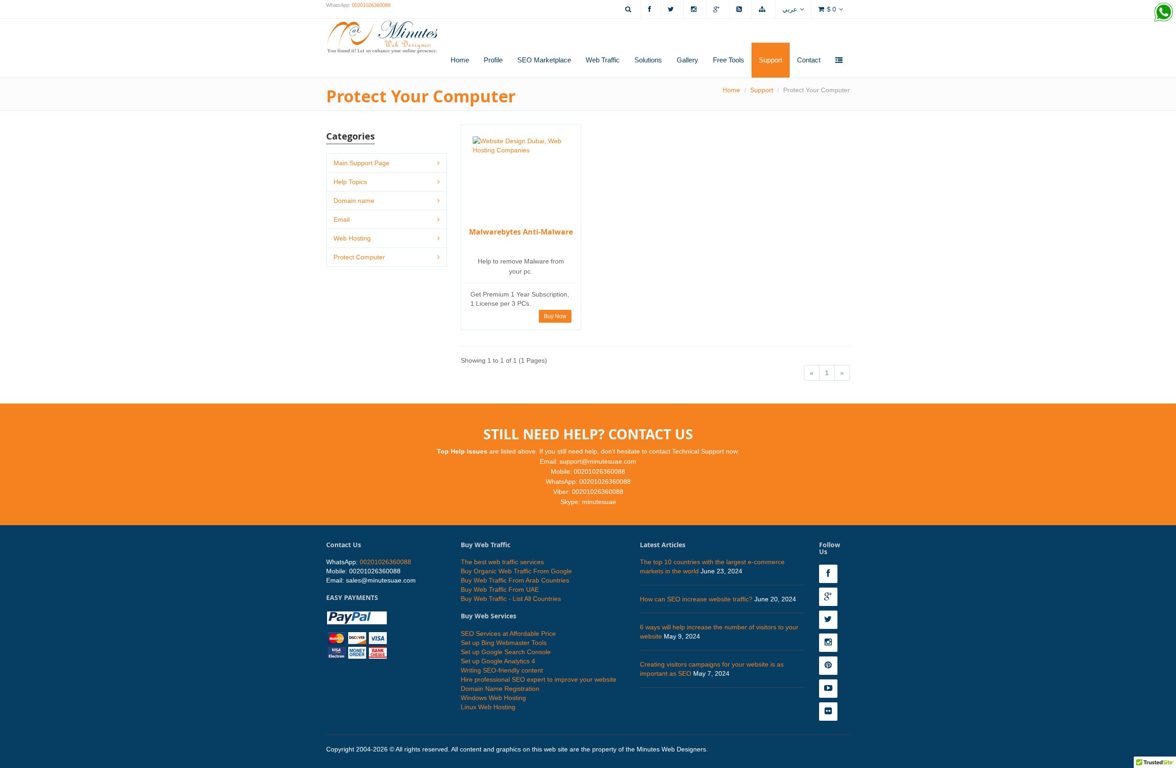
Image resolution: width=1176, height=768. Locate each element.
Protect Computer (359, 257)
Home (460, 60)
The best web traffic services (502, 562)
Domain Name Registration (500, 688)
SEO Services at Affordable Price (508, 633)
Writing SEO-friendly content (502, 670)
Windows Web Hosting (493, 697)
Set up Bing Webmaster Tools (504, 642)
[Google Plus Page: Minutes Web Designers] (830, 596)
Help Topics (350, 181)
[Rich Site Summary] (740, 9)
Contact (808, 60)
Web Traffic (603, 60)
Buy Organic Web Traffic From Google (516, 571)
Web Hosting (352, 238)
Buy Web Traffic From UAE (500, 589)
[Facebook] (651, 9)
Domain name (354, 200)
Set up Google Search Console (506, 652)
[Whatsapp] (1164, 12)
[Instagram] (695, 9)
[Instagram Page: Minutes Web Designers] (830, 642)
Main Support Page (362, 163)
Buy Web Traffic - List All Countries (511, 598)
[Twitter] (672, 9)
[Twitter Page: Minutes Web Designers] (830, 619)
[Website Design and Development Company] (382, 31)
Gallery (687, 60)
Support (770, 60)
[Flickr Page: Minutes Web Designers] (830, 711)
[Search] (629, 9)
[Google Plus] (718, 9)
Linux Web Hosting (488, 707)
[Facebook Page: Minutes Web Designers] (830, 573)
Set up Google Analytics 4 (498, 661)
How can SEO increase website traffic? (696, 599)
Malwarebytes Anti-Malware (521, 232)
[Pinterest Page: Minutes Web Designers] (830, 665)
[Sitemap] (763, 9)
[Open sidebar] (839, 60)
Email (342, 219)
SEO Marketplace (544, 60)
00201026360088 (371, 5)
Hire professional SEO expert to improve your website (538, 679)
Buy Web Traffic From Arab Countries (515, 580)
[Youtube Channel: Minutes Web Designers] (830, 688)
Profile (493, 60)
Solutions (648, 60)
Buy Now (555, 316)
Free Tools (728, 60)
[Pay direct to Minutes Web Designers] (357, 634)
